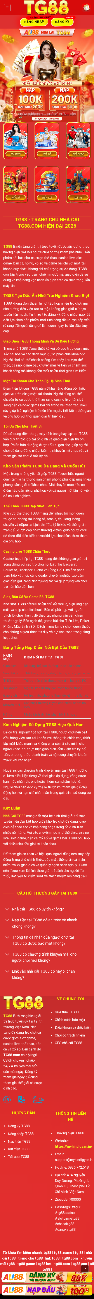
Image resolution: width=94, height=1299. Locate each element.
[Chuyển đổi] (7, 909)
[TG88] (46, 7)
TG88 (7, 246)
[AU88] (47, 1277)
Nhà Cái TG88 (14, 816)
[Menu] (7, 7)
